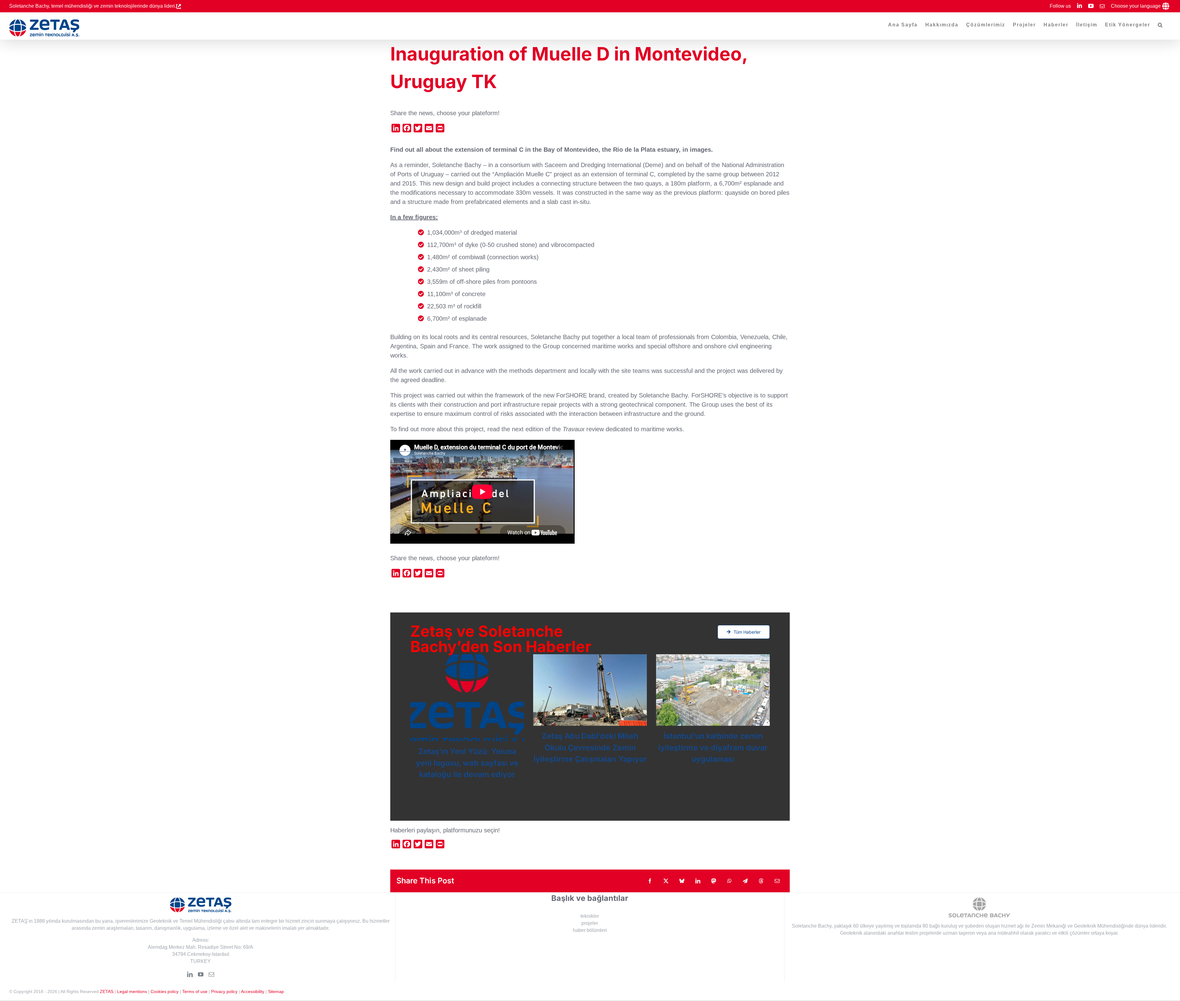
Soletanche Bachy (812, 926)
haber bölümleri (590, 930)
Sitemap (276, 991)
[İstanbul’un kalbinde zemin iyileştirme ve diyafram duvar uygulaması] (713, 690)
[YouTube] (200, 974)
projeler (589, 923)
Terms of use (194, 991)
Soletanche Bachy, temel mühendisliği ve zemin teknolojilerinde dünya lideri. (92, 6)
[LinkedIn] (190, 974)
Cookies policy (165, 991)
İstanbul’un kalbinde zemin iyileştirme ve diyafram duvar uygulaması (713, 747)
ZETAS (106, 991)
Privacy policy (224, 991)
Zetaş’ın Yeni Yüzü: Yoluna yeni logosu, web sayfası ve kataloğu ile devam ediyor (467, 763)
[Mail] (211, 974)
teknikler (589, 916)
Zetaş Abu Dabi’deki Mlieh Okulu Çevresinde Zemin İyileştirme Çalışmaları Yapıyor (590, 747)
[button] (1160, 25)
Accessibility (252, 991)
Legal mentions (132, 991)
